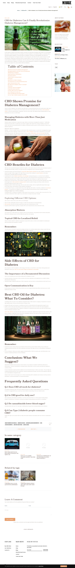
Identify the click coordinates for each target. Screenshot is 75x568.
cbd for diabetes (8, 424)
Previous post (21, 429)
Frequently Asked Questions (14, 89)
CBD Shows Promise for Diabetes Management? (18, 69)
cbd (41, 422)
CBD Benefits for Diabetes (13, 72)
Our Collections (8, 548)
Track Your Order (19, 556)
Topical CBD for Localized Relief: (15, 77)
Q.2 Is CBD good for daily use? (14, 92)
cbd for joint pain (18, 424)
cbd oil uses (26, 424)
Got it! (63, 566)
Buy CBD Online (8, 546)
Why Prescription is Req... (66, 50)
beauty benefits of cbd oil (11, 422)
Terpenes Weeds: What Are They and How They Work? (28, 485)
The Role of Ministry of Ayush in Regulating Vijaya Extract (44, 457)
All (56, 67)
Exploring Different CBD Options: (14, 74)
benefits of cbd (21, 422)
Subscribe (45, 549)
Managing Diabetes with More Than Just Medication (19, 71)
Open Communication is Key (14, 83)
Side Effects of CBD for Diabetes (14, 80)
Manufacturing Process (21, 552)
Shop (17, 548)
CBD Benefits (24, 10)
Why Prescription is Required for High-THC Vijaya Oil (12, 453)
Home (18, 10)
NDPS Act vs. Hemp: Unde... (61, 54)
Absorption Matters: (12, 75)
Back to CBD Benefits (28, 529)
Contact (17, 554)
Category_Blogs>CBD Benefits (32, 422)
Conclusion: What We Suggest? (14, 87)
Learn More (40, 566)
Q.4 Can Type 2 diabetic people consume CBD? (18, 95)
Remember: (10, 78)
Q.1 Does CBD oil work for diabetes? (15, 90)
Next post (33, 429)
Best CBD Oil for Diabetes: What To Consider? (17, 84)
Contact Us (7, 550)
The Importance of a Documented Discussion (17, 81)
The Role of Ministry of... (61, 58)
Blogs (17, 550)
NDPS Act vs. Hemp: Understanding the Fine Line (28, 457)
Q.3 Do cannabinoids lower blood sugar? (16, 93)
